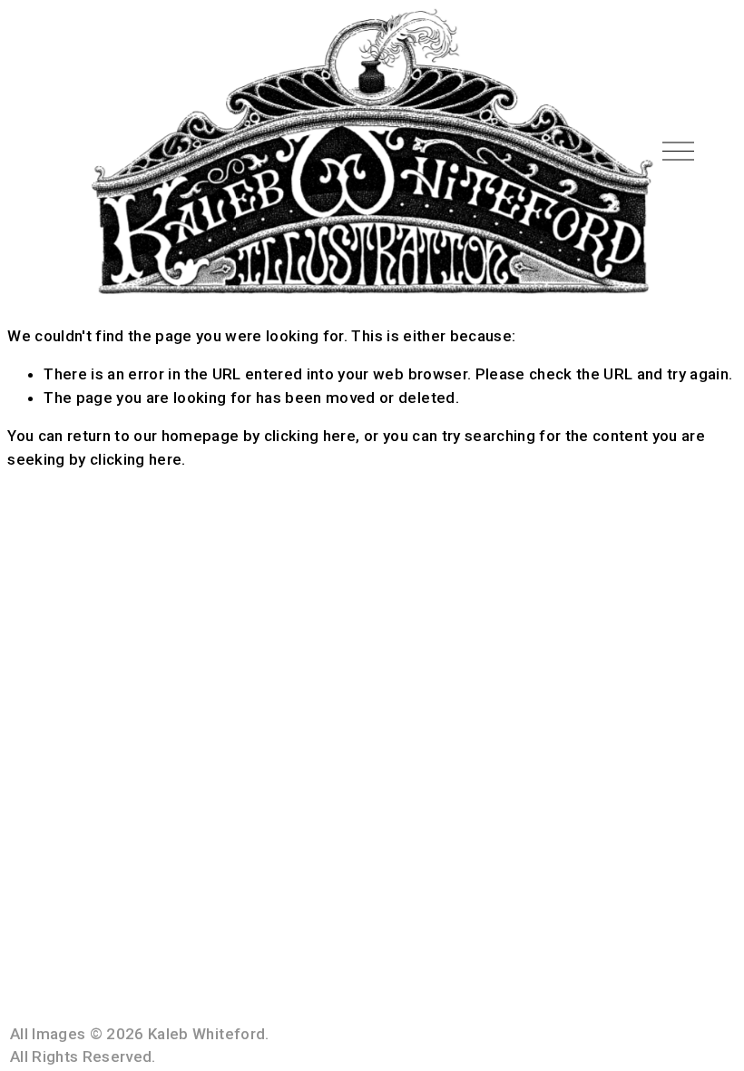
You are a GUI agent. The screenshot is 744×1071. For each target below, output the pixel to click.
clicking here (310, 436)
